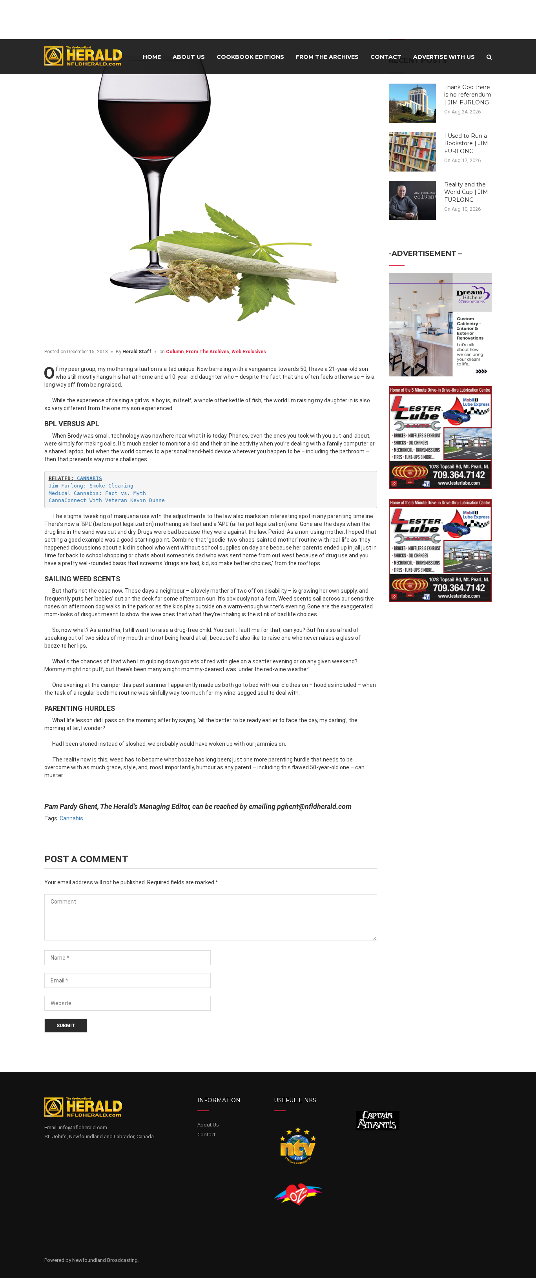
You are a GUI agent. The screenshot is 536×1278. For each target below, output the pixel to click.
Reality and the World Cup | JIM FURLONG (466, 192)
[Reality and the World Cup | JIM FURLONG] (412, 200)
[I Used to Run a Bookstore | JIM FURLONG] (412, 151)
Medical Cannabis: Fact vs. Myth (97, 493)
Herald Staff (136, 351)
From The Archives (207, 351)
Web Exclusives (249, 351)
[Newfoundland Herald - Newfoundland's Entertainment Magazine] (87, 55)
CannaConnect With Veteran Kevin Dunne (107, 500)
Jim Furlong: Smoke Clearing (91, 486)
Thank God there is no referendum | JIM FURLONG (467, 95)
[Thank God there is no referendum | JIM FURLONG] (412, 102)
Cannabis (71, 818)
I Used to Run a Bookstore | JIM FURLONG (466, 143)
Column (175, 351)
